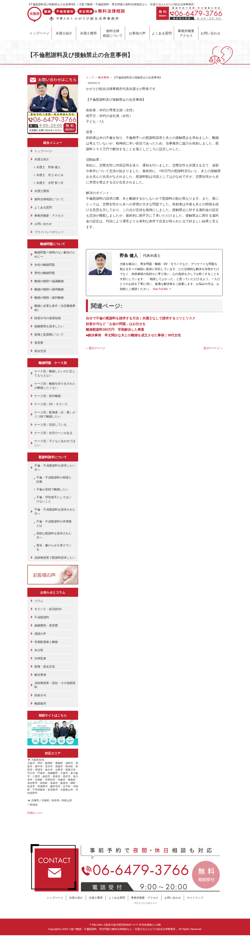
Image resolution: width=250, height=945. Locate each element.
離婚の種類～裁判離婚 (49, 297)
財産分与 (40, 695)
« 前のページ (95, 347)
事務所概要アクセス (186, 33)
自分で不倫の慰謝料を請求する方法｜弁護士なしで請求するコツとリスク (141, 318)
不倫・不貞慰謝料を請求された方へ (54, 511)
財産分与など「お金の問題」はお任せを (116, 323)
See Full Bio (160, 289)
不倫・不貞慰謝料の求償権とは (53, 523)
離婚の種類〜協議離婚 (49, 281)
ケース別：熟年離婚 (47, 396)
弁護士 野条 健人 (48, 167)
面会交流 (40, 351)
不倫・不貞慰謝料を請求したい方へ (54, 467)
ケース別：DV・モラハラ (51, 404)
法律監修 (40, 658)
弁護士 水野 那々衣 (49, 182)
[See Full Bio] (170, 288)
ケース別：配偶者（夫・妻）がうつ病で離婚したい (54, 414)
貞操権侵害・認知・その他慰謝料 (54, 685)
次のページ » (213, 347)
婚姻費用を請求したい (49, 326)
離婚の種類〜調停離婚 (49, 289)
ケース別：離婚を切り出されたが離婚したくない (54, 385)
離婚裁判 (40, 703)
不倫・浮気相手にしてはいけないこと (53, 499)
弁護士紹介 (64, 33)
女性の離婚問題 (44, 264)
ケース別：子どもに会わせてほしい (54, 443)
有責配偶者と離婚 (46, 642)
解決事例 (103, 77)
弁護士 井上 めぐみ (49, 175)
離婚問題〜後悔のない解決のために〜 (54, 254)
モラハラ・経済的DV (48, 609)
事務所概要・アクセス (49, 215)
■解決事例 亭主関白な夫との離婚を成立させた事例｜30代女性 (133, 335)
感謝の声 (40, 633)
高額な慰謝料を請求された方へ (53, 535)
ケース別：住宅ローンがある (53, 433)
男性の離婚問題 (44, 273)
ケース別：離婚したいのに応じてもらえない (54, 373)
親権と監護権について (49, 334)
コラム (38, 601)
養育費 (38, 342)
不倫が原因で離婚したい (52, 489)
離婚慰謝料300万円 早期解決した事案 (115, 329)
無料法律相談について (113, 33)
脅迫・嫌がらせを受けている (53, 547)
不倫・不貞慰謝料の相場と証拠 (53, 479)
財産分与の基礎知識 (47, 318)
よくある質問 (162, 33)
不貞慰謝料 (41, 617)
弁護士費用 (88, 33)
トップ (90, 77)
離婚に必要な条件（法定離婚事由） (54, 307)
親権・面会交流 (44, 666)
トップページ (39, 33)
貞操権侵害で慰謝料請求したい (54, 557)
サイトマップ (195, 897)
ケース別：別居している (50, 424)
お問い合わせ (211, 33)
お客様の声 (137, 33)
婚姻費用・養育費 (46, 625)
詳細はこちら (35, 812)
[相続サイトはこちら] (52, 742)
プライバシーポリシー (49, 232)
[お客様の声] (52, 581)
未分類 (38, 650)
